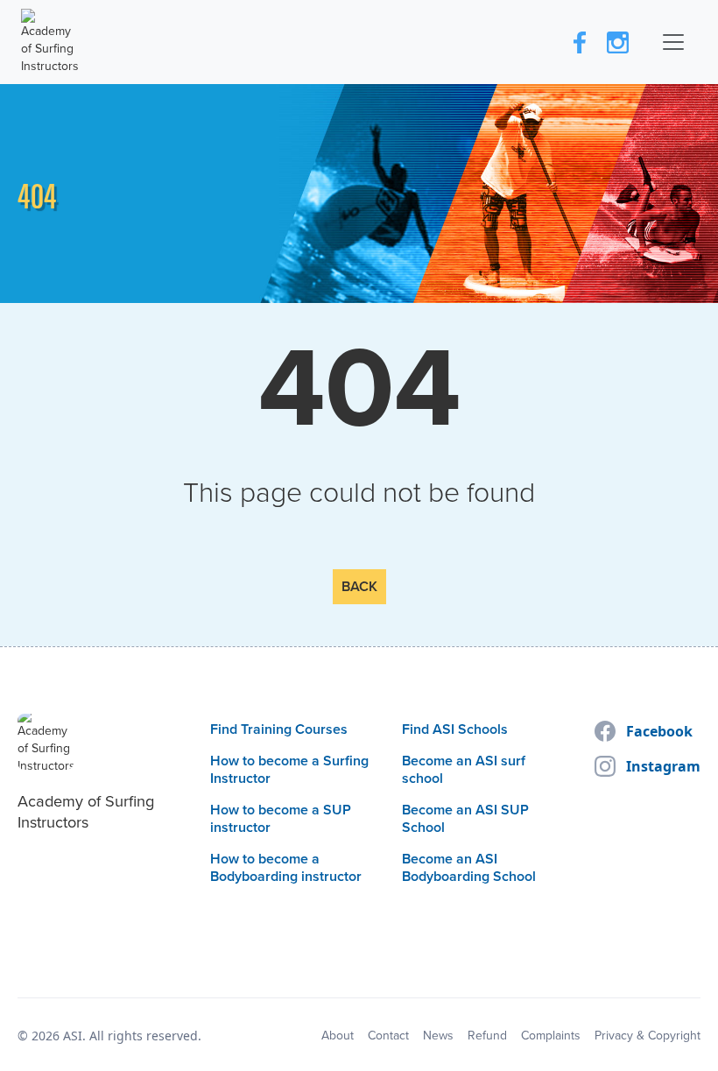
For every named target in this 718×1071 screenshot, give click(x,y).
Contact (388, 1036)
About (337, 1036)
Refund (487, 1036)
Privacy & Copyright (647, 1036)
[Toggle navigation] (673, 42)
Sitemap (285, 1036)
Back (359, 586)
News (438, 1036)
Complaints (551, 1036)
